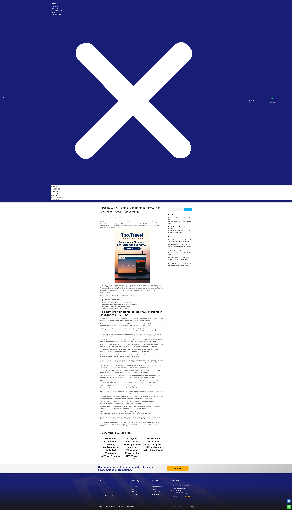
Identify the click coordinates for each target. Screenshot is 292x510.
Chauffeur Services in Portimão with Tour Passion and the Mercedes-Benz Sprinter (179, 252)
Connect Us (273, 100)
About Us (55, 5)
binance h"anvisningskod (173, 257)
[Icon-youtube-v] (192, 496)
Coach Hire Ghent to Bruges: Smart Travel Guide (179, 225)
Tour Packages (57, 10)
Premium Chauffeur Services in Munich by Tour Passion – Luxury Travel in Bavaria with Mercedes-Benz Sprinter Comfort (179, 259)
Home (54, 3)
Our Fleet (55, 8)
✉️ (289, 501)
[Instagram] (182, 496)
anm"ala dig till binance (173, 250)
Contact (55, 16)
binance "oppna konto (173, 244)
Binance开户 (171, 239)
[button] (133, 101)
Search (170, 207)
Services (55, 6)
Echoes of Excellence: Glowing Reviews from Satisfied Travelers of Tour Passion (110, 447)
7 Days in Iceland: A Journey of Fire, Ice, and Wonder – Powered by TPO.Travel (132, 447)
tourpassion (104, 217)
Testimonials (56, 14)
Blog (54, 12)
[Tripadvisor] (185, 496)
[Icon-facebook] (179, 496)
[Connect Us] (271, 98)
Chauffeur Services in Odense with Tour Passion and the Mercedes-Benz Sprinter (179, 246)
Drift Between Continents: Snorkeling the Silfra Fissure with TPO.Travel (153, 444)
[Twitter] (189, 496)
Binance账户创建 (172, 263)
